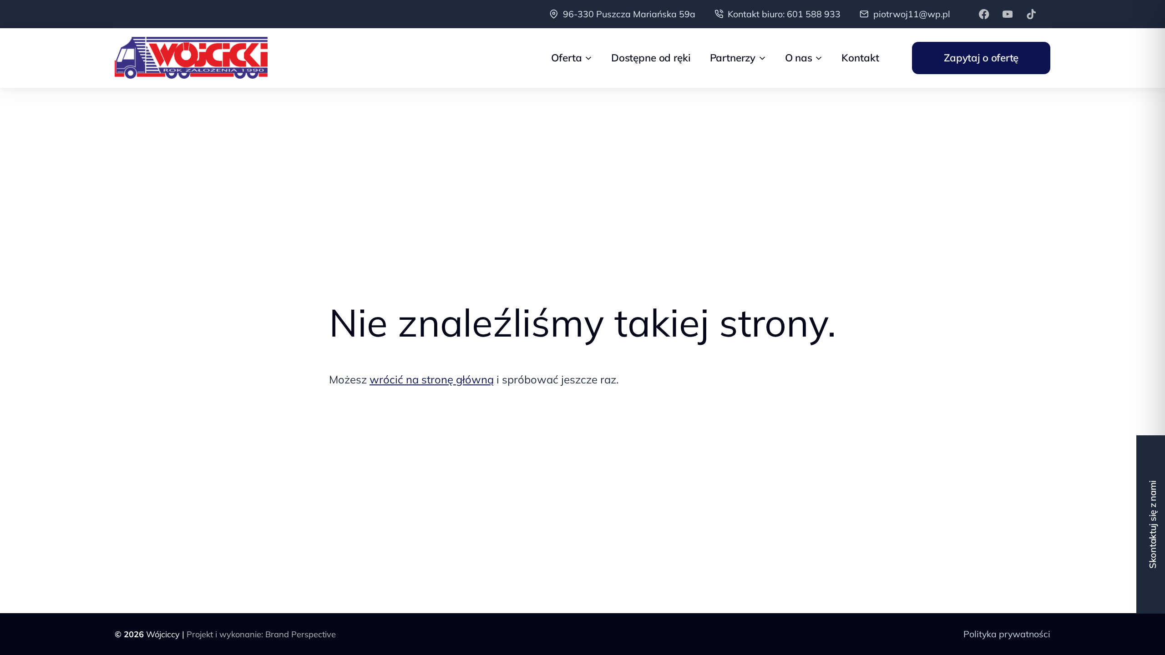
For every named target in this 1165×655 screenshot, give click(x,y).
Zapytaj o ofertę (981, 57)
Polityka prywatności (1006, 634)
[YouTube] (1008, 14)
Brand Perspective (300, 634)
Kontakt (860, 57)
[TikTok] (1031, 14)
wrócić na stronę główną (432, 379)
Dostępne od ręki (651, 57)
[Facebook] (984, 14)
